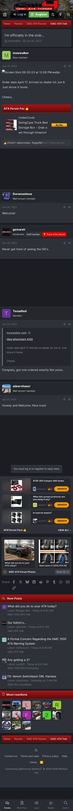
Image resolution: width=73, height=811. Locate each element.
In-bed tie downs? (42, 512)
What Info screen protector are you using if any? (49, 498)
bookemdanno (43, 489)
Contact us (11, 756)
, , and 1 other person (35, 142)
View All (64, 530)
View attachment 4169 (20, 339)
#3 (69, 242)
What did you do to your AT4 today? (17, 564)
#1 (69, 66)
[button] (53, 14)
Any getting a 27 (18, 660)
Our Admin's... (16, 622)
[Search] (68, 14)
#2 (69, 207)
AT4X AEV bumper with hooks (48, 480)
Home (33, 762)
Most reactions (16, 694)
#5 (69, 399)
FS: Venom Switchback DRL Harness (31, 676)
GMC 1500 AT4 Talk (18, 614)
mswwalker (14, 40)
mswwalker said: (17, 332)
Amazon (62, 489)
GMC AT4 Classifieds (19, 684)
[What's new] (60, 14)
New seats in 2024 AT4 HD (53, 565)
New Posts (14, 598)
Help (64, 756)
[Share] (64, 66)
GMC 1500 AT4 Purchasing (23, 668)
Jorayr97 (42, 521)
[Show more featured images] (68, 549)
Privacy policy (50, 756)
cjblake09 (42, 505)
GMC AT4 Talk (15, 630)
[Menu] (5, 14)
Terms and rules (30, 756)
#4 (69, 324)
